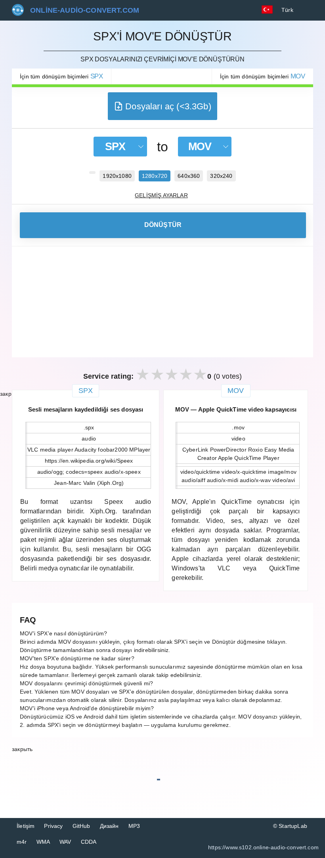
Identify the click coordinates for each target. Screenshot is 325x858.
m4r (22, 842)
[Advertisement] (162, 301)
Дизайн (109, 826)
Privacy (53, 826)
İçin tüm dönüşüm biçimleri (61, 76)
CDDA (89, 842)
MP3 (134, 826)
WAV (65, 842)
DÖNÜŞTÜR (163, 224)
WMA (43, 842)
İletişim (25, 826)
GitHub (81, 826)
